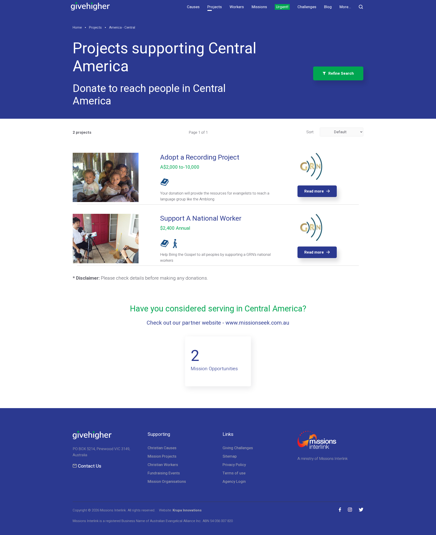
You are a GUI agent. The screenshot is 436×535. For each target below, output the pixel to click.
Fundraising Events (164, 473)
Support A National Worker (200, 219)
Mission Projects (162, 456)
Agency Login (234, 481)
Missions (259, 7)
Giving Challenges (238, 448)
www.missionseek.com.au (257, 323)
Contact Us (89, 466)
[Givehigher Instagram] (350, 510)
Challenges (306, 7)
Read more (314, 191)
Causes (193, 7)
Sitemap (230, 456)
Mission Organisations (167, 481)
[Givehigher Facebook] (340, 510)
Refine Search (340, 73)
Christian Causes (162, 448)
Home (77, 27)
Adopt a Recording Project (199, 158)
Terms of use (234, 473)
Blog (328, 7)
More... (345, 7)
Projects (214, 7)
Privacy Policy (234, 465)
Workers (237, 7)
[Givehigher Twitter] (361, 510)
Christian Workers (163, 465)
